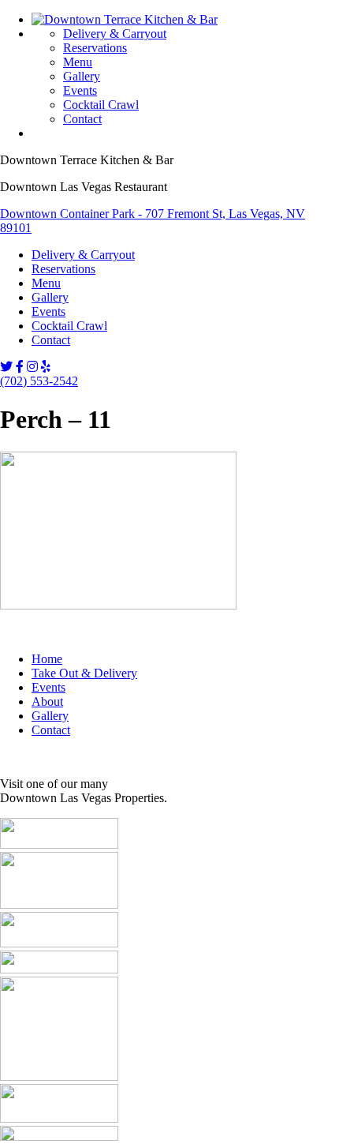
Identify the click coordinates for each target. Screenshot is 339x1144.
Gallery (81, 76)
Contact (82, 119)
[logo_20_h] (59, 1118)
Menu (77, 62)
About (47, 701)
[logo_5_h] (59, 904)
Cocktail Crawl (101, 104)
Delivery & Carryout (114, 33)
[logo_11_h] (59, 969)
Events (80, 90)
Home (47, 659)
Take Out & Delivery (84, 673)
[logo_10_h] (59, 943)
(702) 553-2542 (39, 381)
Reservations (95, 47)
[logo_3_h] (59, 844)
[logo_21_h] (59, 1136)
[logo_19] (59, 1076)
